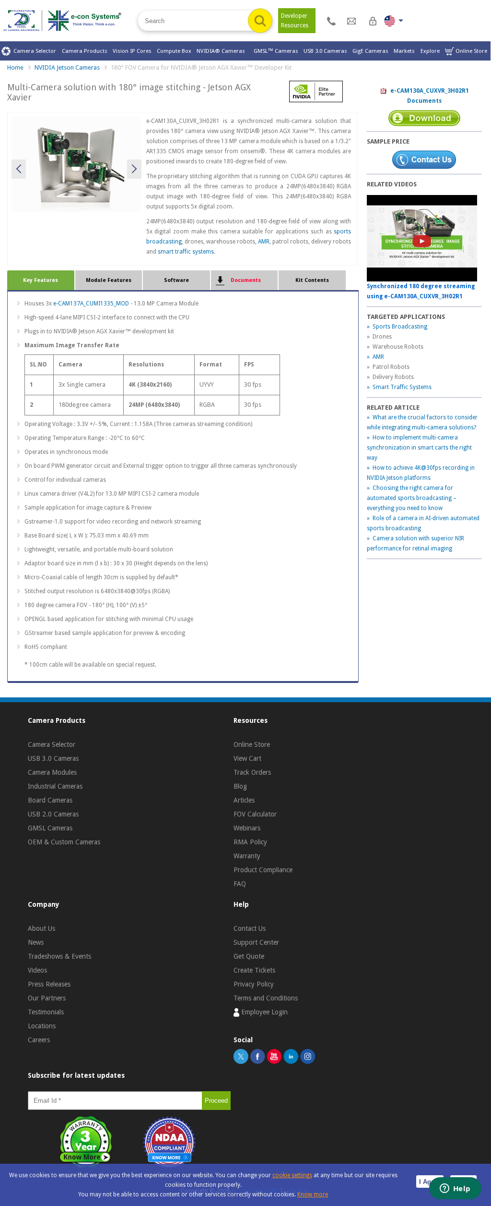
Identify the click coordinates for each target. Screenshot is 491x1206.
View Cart (247, 758)
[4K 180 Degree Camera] (76, 163)
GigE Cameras (370, 51)
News (36, 942)
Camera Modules (52, 772)
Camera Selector (33, 51)
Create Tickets (254, 970)
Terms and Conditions (266, 998)
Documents (244, 280)
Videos (37, 970)
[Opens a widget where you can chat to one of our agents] (455, 1189)
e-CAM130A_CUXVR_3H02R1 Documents (428, 95)
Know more (312, 1194)
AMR (263, 241)
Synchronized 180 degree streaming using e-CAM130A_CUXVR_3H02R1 (421, 291)
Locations (42, 1026)
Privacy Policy (254, 984)
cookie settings (292, 1175)
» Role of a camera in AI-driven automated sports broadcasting (423, 523)
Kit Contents (312, 280)
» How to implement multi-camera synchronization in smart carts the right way (419, 447)
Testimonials (46, 1012)
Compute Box (174, 51)
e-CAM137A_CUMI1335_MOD (91, 303)
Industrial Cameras (55, 786)
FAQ (240, 884)
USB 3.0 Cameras (325, 51)
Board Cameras (50, 800)
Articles (244, 800)
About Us (41, 928)
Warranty (247, 856)
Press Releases (49, 984)
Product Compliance (263, 870)
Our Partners (47, 998)
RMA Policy (250, 842)
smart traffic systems (186, 251)
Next (134, 169)
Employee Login (263, 1012)
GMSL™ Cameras (276, 51)
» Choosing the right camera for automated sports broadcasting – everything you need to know (411, 498)
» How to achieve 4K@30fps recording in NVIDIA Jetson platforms (421, 472)
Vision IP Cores (132, 51)
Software (176, 280)
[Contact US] (331, 20)
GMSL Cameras (50, 828)
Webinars (247, 828)
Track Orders (252, 772)
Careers (39, 1040)
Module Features (108, 280)
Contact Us (250, 928)
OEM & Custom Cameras (64, 842)
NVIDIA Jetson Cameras (67, 67)
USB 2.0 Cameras (53, 814)
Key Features (40, 280)
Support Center (256, 942)
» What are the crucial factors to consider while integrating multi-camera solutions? (422, 422)
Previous (19, 169)
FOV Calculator (255, 814)
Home (15, 67)
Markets (404, 51)
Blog (240, 786)
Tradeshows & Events (59, 956)
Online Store (470, 51)
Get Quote (249, 956)
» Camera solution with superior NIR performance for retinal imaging (415, 543)
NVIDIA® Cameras (222, 51)
